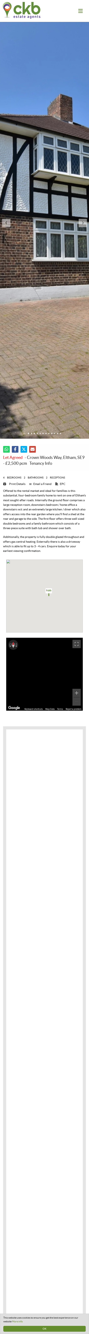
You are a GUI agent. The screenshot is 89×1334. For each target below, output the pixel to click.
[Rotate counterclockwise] (9, 645)
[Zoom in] (76, 693)
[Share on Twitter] (23, 449)
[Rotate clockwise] (16, 645)
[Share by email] (32, 449)
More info (17, 1321)
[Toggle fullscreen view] (76, 644)
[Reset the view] (13, 645)
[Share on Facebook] (15, 449)
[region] (44, 674)
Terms (60, 709)
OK (44, 1328)
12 (60, 433)
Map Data (50, 709)
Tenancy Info (40, 463)
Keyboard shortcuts (33, 709)
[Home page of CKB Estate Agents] (25, 10)
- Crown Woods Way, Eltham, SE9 (44, 457)
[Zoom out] (76, 701)
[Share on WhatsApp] (6, 449)
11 (57, 433)
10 (54, 433)
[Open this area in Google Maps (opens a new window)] (14, 708)
